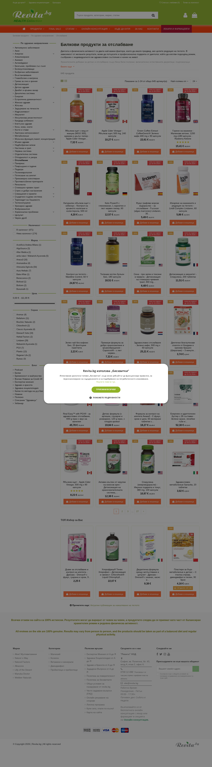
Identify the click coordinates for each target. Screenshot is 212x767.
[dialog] (106, 383)
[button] (106, 397)
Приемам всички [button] (106, 389)
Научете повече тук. (106, 382)
